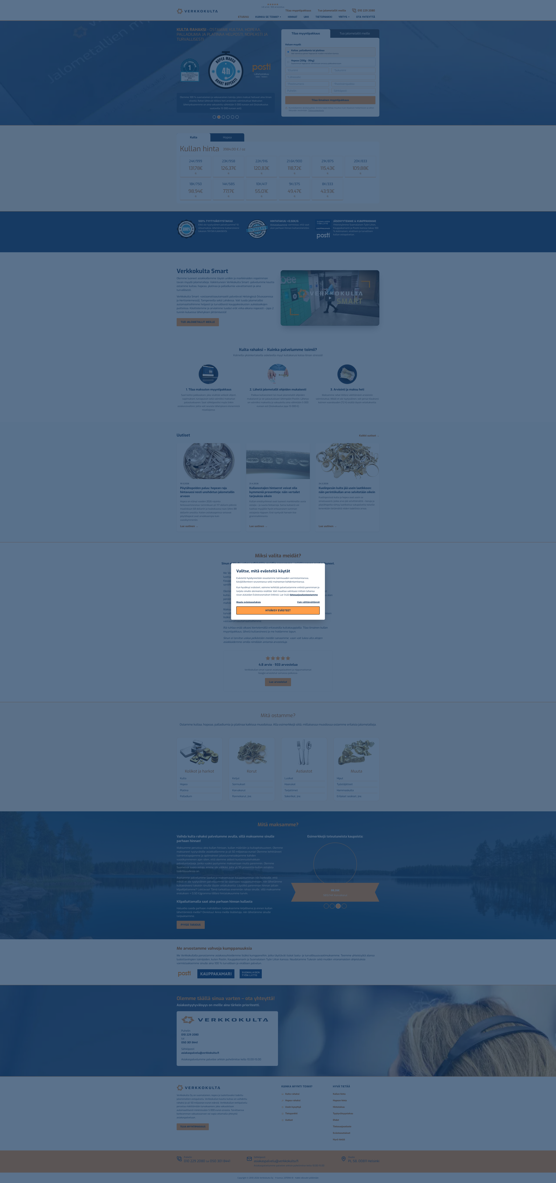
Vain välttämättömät (308, 602)
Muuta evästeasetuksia (248, 602)
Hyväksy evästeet (278, 610)
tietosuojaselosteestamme (304, 594)
